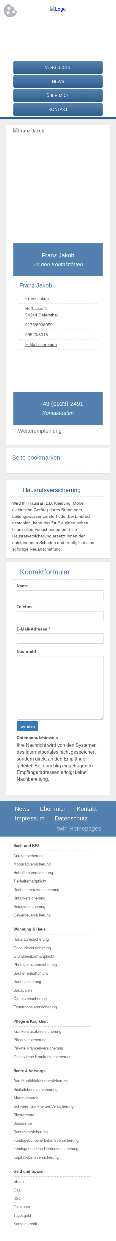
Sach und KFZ (26, 845)
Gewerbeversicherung (32, 915)
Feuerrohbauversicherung (35, 1007)
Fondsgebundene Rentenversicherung (45, 1148)
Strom (18, 1181)
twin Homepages (79, 828)
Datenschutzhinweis (37, 737)
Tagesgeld (22, 1215)
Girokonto (21, 1207)
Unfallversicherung (29, 898)
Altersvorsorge (25, 1098)
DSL (17, 1198)
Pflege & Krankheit (30, 1021)
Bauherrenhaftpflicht (30, 973)
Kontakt (58, 109)
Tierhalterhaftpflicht (29, 881)
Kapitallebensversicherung (36, 1157)
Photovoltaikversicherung (35, 964)
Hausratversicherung (31, 939)
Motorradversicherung (32, 864)
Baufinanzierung (27, 981)
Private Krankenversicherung (38, 1048)
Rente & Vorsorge (29, 1071)
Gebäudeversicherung (32, 948)
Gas (17, 1190)
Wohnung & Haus (29, 929)
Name (22, 585)
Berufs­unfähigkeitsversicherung (40, 1081)
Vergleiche (58, 67)
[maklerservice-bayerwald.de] (58, 9)
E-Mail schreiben (41, 344)
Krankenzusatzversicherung (37, 1031)
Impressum (30, 818)
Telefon (24, 606)
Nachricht (26, 651)
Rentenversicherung (30, 1132)
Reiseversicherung (29, 906)
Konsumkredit (25, 1224)
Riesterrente (23, 1115)
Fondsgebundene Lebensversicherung (46, 1140)
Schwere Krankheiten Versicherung (43, 1106)
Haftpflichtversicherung (33, 873)
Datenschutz (71, 818)
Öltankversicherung (30, 998)
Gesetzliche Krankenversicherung (42, 1057)
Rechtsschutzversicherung (36, 890)
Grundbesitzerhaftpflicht (33, 956)
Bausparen (22, 990)
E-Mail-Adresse (33, 629)
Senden (28, 726)
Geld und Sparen (29, 1171)
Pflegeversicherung (29, 1040)
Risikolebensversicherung (35, 1089)
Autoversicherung (28, 856)
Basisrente (22, 1123)
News (58, 81)
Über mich (58, 95)
